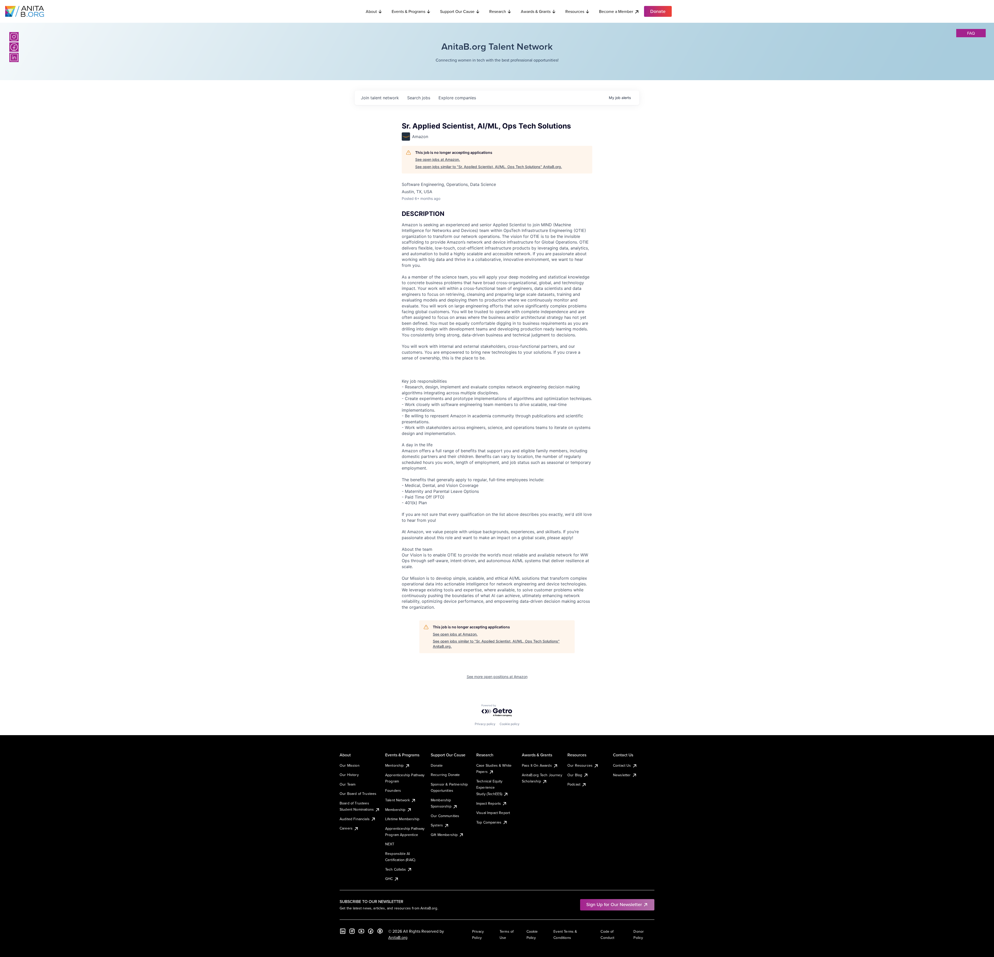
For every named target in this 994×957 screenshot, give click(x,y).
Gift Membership (444, 834)
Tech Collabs (395, 869)
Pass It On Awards (537, 765)
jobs (418, 97)
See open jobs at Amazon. (437, 159)
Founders (393, 790)
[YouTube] (361, 931)
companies (457, 97)
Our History (349, 774)
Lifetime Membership (402, 819)
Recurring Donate (445, 774)
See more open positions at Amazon (497, 676)
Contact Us (622, 765)
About (371, 11)
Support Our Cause (457, 11)
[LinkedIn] (14, 57)
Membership (395, 809)
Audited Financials (355, 819)
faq (971, 33)
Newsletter (622, 775)
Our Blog (574, 775)
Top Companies (488, 822)
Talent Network (397, 800)
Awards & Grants (536, 11)
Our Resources (580, 765)
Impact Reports (488, 803)
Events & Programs (408, 11)
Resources (574, 11)
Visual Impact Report (493, 812)
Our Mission (350, 765)
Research (497, 11)
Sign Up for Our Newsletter (614, 904)
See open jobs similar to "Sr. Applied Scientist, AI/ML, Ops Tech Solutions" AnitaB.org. (488, 166)
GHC (389, 878)
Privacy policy (485, 724)
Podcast (573, 784)
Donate (437, 765)
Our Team (347, 784)
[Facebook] (14, 47)
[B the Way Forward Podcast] (380, 931)
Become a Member (616, 11)
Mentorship (394, 765)
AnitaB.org (397, 937)
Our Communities (445, 815)
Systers (437, 825)
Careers (346, 828)
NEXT (389, 844)
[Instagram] (14, 36)
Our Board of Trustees (358, 793)
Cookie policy (510, 724)
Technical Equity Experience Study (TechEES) (489, 787)
